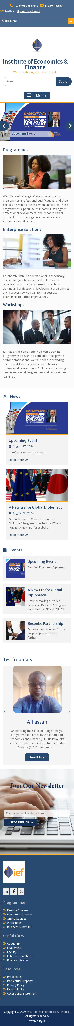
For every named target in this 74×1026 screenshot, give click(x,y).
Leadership (14, 948)
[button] (69, 711)
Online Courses (16, 918)
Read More (16, 460)
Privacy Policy (15, 985)
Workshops (13, 304)
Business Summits (19, 927)
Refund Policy (15, 989)
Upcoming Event (28, 11)
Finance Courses (17, 910)
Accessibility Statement (22, 993)
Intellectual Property (20, 981)
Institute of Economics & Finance (35, 64)
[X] (21, 891)
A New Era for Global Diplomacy (35, 507)
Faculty (11, 952)
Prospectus (14, 977)
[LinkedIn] (6, 891)
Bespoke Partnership (45, 623)
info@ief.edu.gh (54, 5)
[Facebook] (13, 891)
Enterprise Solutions (22, 229)
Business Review (17, 960)
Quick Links (9, 21)
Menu (41, 95)
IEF (45, 1021)
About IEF (13, 943)
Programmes (15, 149)
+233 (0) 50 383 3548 (26, 5)
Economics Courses (19, 914)
